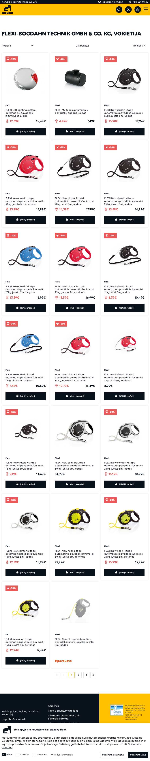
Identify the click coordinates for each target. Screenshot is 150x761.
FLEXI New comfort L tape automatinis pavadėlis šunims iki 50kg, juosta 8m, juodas (74, 465)
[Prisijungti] (128, 9)
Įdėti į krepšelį (27, 131)
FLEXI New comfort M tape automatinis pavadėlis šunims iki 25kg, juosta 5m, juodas (123, 465)
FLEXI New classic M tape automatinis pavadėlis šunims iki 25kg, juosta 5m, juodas (123, 201)
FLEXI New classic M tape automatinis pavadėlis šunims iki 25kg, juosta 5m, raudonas (74, 289)
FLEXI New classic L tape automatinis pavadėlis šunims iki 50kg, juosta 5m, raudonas (24, 201)
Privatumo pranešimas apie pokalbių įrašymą (64, 717)
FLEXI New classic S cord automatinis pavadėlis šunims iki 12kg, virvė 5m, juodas (123, 289)
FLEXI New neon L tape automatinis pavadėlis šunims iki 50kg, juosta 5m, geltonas (74, 553)
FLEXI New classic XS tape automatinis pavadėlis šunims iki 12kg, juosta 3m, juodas (24, 465)
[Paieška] (119, 9)
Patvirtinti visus (138, 754)
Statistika (24, 754)
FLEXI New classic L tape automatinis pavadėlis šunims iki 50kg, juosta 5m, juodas (123, 112)
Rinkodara (42, 754)
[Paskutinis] (93, 675)
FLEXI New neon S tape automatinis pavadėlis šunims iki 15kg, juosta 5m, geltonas (24, 642)
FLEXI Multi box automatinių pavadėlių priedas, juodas (71, 111)
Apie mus (53, 706)
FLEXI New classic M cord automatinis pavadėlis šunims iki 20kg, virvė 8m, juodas (74, 201)
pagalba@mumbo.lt (14, 719)
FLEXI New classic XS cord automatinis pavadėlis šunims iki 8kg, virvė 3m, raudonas (123, 377)
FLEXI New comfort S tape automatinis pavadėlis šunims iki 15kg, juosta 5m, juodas (24, 553)
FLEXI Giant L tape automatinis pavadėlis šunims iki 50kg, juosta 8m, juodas (74, 642)
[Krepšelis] (137, 9)
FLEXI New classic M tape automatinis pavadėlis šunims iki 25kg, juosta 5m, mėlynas (24, 289)
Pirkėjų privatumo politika (63, 710)
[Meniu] (146, 9)
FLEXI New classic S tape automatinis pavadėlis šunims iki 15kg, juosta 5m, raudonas (74, 377)
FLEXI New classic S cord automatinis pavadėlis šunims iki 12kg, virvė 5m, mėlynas (24, 377)
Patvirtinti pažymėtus (113, 754)
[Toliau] (86, 675)
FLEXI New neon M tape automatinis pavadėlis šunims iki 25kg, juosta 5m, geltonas (123, 553)
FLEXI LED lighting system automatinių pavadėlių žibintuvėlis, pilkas (20, 112)
